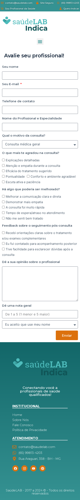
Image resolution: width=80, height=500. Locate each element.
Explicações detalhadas (23, 160)
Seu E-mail (11, 84)
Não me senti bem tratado (24, 218)
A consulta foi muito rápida (25, 207)
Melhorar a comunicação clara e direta (33, 196)
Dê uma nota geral (16, 305)
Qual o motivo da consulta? (23, 135)
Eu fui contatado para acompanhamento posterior (41, 244)
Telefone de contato (18, 101)
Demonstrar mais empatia (24, 202)
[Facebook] (15, 468)
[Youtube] (33, 468)
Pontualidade (15, 176)
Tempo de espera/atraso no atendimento (35, 213)
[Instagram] (24, 468)
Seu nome (10, 67)
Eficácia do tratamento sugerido (29, 171)
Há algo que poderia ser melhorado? (31, 189)
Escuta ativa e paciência (23, 182)
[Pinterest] (42, 468)
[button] (40, 41)
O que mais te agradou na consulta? (30, 153)
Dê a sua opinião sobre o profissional (31, 262)
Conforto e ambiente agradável (53, 176)
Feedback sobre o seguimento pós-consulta (37, 225)
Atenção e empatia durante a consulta (33, 166)
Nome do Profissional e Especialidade (32, 118)
